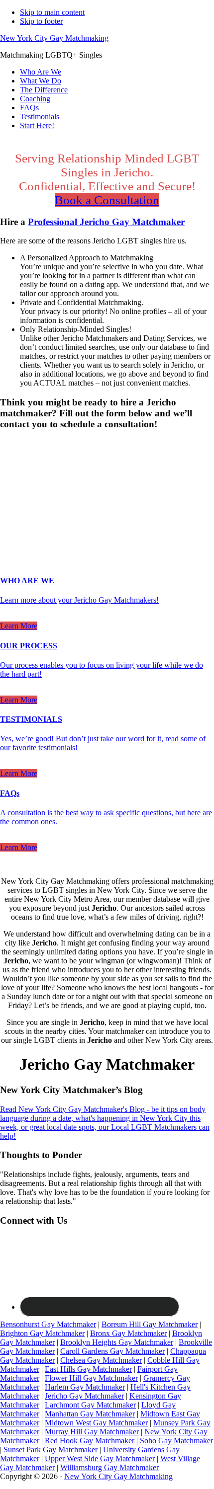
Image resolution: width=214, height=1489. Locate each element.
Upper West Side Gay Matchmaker (100, 1458)
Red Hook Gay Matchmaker (89, 1440)
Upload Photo (22, 540)
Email (12, 500)
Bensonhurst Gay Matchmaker (48, 1324)
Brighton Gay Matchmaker (42, 1333)
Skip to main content (52, 12)
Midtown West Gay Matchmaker (96, 1422)
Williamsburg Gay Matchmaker (109, 1467)
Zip (8, 530)
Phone (13, 511)
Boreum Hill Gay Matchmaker (150, 1324)
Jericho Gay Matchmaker (84, 1396)
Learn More (18, 626)
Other (79, 461)
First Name (20, 479)
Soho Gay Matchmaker (176, 1440)
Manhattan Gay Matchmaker (90, 1414)
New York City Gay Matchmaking (54, 38)
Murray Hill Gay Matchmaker (92, 1431)
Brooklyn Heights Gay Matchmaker (116, 1342)
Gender (14, 443)
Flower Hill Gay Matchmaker (91, 1378)
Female (48, 461)
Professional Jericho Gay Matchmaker (106, 222)
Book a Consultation (107, 200)
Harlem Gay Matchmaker (85, 1387)
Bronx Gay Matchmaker (128, 1333)
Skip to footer (41, 21)
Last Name (20, 490)
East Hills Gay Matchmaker (88, 1369)
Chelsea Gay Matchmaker (101, 1360)
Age (9, 470)
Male (18, 461)
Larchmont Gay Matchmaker (90, 1405)
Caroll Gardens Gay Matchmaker (112, 1351)
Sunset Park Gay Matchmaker (50, 1449)
